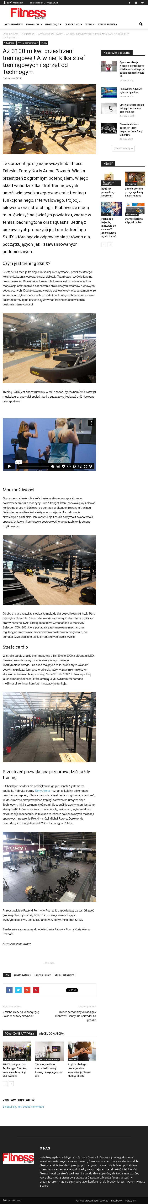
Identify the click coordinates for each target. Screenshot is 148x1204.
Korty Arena (42, 790)
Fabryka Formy (43, 974)
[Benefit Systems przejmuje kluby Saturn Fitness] (135, 179)
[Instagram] (136, 2)
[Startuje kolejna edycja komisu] (135, 209)
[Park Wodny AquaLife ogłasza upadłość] (109, 92)
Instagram (130, 1200)
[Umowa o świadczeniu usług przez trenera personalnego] (109, 108)
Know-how (32, 24)
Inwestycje (52, 24)
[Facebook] (130, 2)
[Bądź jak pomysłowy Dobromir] (111, 179)
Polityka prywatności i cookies (92, 1200)
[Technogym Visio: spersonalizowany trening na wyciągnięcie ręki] (49, 1051)
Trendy (44, 43)
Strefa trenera (107, 24)
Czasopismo (72, 24)
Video (88, 24)
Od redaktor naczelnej (108, 183)
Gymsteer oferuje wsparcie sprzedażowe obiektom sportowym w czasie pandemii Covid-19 (132, 69)
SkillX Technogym (64, 974)
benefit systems (22, 974)
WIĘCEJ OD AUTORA (51, 1033)
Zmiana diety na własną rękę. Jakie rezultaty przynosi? (21, 1014)
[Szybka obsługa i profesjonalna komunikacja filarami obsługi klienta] (82, 1051)
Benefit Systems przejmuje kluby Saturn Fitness (134, 192)
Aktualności (12, 24)
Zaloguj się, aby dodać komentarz (23, 1106)
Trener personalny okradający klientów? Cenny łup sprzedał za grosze (75, 1016)
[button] (140, 24)
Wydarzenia (131, 214)
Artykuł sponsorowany (28, 43)
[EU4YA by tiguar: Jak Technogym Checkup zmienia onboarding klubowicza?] (17, 1051)
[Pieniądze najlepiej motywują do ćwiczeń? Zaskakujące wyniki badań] (111, 209)
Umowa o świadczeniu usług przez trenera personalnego (132, 108)
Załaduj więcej (122, 148)
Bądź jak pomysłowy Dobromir (107, 192)
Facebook (116, 1200)
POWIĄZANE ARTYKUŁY (19, 1033)
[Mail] (142, 2)
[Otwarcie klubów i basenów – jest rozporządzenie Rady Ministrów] (109, 128)
